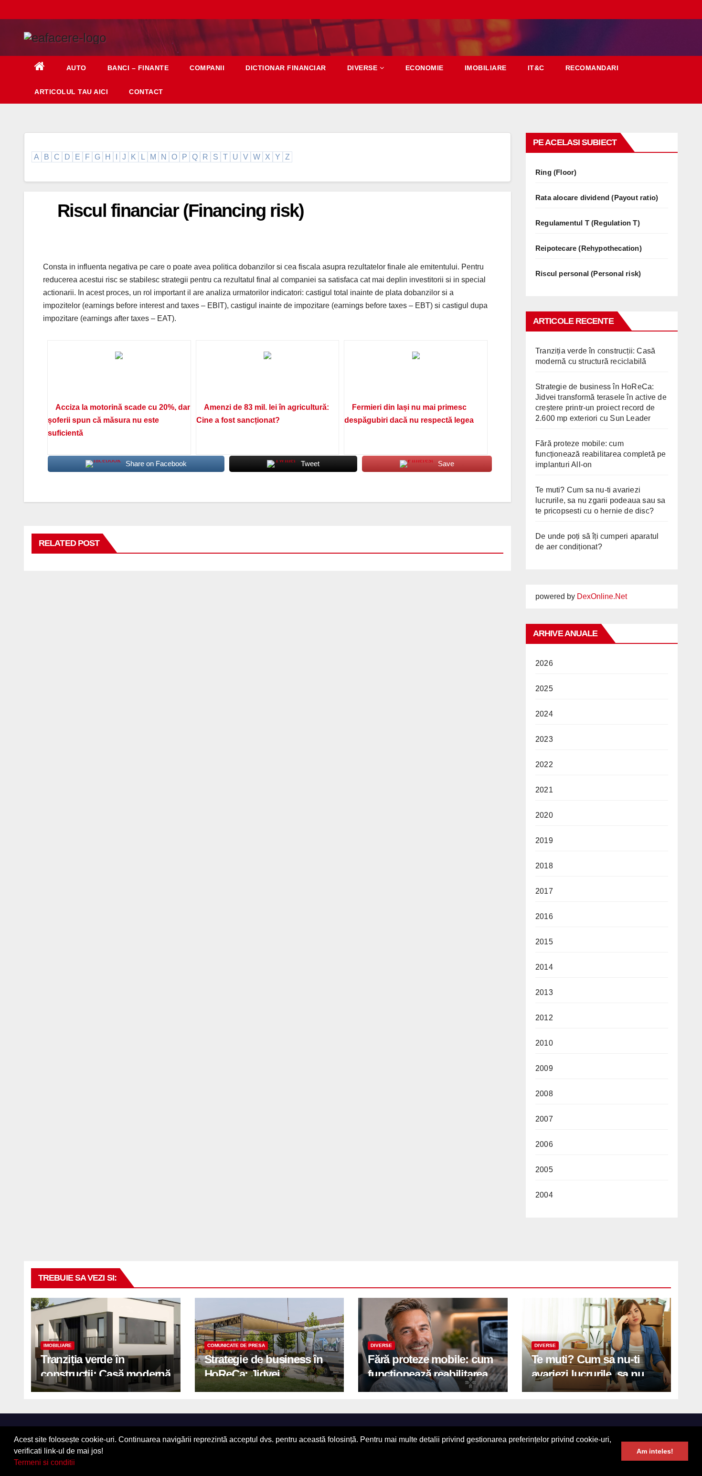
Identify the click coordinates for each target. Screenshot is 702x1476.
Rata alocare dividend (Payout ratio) (596, 197)
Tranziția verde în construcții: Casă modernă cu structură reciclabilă (105, 1374)
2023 (544, 739)
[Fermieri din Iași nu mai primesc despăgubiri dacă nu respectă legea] (415, 374)
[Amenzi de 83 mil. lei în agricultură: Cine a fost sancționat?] (267, 374)
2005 (544, 1170)
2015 (544, 942)
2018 (544, 866)
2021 (544, 790)
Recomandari (592, 68)
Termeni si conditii (44, 1462)
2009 (544, 1068)
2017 (544, 891)
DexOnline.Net (602, 596)
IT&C (536, 68)
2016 (544, 916)
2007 (544, 1119)
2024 (544, 714)
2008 (544, 1094)
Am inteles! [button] (655, 1451)
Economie (424, 68)
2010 (544, 1043)
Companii (207, 68)
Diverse (362, 68)
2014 (544, 967)
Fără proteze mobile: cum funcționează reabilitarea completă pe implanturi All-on (600, 454)
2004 (544, 1195)
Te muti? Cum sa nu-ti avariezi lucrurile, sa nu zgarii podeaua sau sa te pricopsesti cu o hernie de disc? (600, 500)
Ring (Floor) (555, 172)
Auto (76, 68)
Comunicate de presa (236, 1345)
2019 (544, 840)
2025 (544, 689)
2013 (544, 992)
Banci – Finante (138, 68)
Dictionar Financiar (285, 68)
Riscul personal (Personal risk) (588, 273)
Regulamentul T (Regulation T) (587, 223)
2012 (544, 1018)
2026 (544, 663)
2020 (544, 815)
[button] (78, 1463)
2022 (544, 764)
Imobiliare (486, 68)
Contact (146, 92)
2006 (544, 1144)
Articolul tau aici (71, 92)
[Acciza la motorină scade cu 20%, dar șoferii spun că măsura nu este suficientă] (119, 374)
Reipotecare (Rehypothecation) (588, 248)
